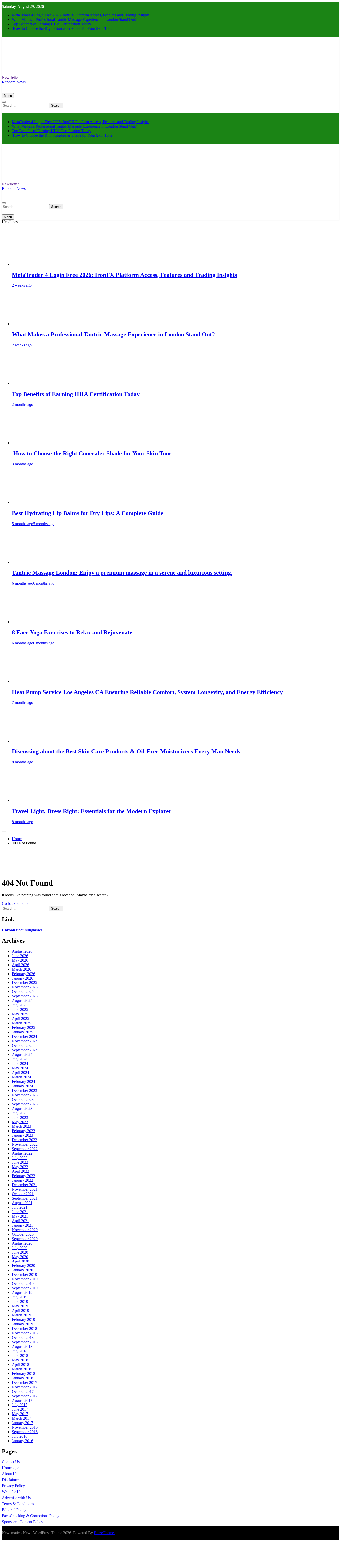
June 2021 (20, 1212)
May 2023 (20, 1122)
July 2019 (19, 1297)
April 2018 (20, 1364)
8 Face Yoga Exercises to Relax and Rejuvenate (72, 632)
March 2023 (21, 1126)
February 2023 (23, 1131)
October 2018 (23, 1337)
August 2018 (22, 1346)
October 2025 (23, 991)
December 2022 (24, 1140)
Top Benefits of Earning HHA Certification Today (51, 24)
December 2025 (24, 983)
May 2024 (20, 1068)
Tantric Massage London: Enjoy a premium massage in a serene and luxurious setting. (122, 572)
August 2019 (22, 1292)
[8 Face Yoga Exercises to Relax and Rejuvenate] (30, 622)
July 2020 (19, 1248)
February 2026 (23, 974)
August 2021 (22, 1203)
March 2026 (21, 969)
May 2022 (20, 1167)
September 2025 (25, 996)
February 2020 (23, 1265)
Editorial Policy (14, 1510)
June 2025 (20, 1009)
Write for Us (11, 1492)
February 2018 (23, 1373)
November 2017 (25, 1387)
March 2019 (21, 1315)
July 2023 (19, 1113)
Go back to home (15, 903)
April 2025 (20, 1018)
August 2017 (22, 1400)
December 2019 (24, 1274)
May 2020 (20, 1257)
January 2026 (22, 978)
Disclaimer (10, 1480)
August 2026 (22, 951)
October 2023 (23, 1099)
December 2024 (24, 1036)
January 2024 (22, 1086)
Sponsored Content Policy (22, 1522)
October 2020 (23, 1234)
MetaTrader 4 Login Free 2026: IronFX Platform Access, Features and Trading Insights (80, 15)
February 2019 (23, 1319)
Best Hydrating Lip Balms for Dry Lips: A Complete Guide (87, 513)
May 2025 (20, 1014)
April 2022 (20, 1171)
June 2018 (20, 1355)
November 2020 (25, 1230)
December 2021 (24, 1185)
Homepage (10, 1468)
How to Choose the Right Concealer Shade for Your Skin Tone (62, 28)
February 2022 (23, 1176)
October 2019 (23, 1283)
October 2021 (23, 1194)
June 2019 (20, 1301)
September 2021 (25, 1198)
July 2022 (19, 1158)
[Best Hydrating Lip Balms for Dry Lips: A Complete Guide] (30, 502)
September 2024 (25, 1050)
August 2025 (22, 1000)
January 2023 (22, 1135)
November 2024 (25, 1041)
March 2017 (21, 1418)
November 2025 (25, 987)
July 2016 (19, 1436)
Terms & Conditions (18, 1504)
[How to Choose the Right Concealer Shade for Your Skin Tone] (30, 443)
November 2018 (25, 1333)
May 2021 (20, 1216)
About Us (9, 1474)
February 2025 (23, 1027)
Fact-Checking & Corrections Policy (30, 1516)
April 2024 (20, 1072)
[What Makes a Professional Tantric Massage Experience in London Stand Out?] (30, 324)
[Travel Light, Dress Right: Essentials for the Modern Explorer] (30, 800)
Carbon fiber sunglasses (22, 930)
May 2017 (20, 1414)
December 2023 (24, 1090)
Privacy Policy (13, 1486)
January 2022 (22, 1180)
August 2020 (22, 1243)
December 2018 (24, 1328)
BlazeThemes (104, 1533)
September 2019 (25, 1288)
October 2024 (23, 1045)
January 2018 (22, 1378)
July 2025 (19, 1005)
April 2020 (20, 1261)
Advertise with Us (16, 1498)
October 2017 (23, 1391)
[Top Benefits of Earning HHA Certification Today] (30, 383)
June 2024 (20, 1063)
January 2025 (22, 1032)
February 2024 (23, 1081)
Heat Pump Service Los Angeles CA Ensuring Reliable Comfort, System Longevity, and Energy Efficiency (147, 692)
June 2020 (20, 1252)
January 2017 (22, 1423)
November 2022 (25, 1144)
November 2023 (25, 1095)
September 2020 (25, 1239)
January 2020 (22, 1270)
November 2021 (25, 1189)
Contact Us (11, 1462)
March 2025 (21, 1023)
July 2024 (19, 1059)
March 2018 (21, 1369)
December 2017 (24, 1382)
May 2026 (20, 960)
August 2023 (22, 1108)
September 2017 (25, 1396)
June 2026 (20, 956)
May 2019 (20, 1306)
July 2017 (19, 1405)
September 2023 (25, 1104)
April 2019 (20, 1310)
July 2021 (19, 1207)
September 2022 (25, 1149)
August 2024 (22, 1054)
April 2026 (20, 965)
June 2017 (20, 1409)
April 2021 (20, 1221)
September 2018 (25, 1342)
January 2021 (22, 1225)
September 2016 (25, 1432)
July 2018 (19, 1351)
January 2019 (22, 1324)
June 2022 (20, 1162)
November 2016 (25, 1427)
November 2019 (25, 1279)
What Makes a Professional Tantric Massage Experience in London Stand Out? (74, 19)
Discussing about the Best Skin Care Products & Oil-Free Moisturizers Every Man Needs (126, 751)
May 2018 (20, 1360)
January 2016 (22, 1441)
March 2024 (21, 1077)
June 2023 (20, 1117)
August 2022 (22, 1153)
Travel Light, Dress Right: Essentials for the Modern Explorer (91, 811)
